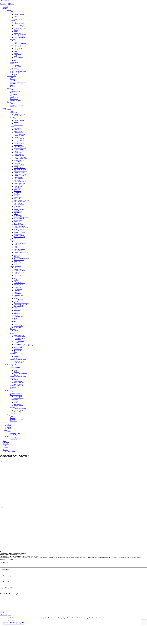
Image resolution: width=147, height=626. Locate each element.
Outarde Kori (17, 212)
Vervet (15, 264)
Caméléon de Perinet (19, 338)
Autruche (16, 137)
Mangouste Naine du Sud (20, 304)
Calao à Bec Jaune (19, 142)
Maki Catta (17, 257)
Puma (11, 85)
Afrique (9, 10)
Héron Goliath (17, 192)
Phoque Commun (18, 405)
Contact (12, 4)
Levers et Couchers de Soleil (18, 71)
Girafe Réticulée (18, 289)
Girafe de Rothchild (19, 286)
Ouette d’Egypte (18, 211)
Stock (4, 108)
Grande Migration (15, 62)
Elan (15, 281)
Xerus (15, 324)
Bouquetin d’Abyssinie (20, 270)
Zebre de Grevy (18, 327)
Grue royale (17, 180)
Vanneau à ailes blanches (20, 232)
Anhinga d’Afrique (19, 23)
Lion (15, 17)
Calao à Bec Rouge (19, 143)
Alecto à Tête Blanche (20, 134)
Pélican (16, 214)
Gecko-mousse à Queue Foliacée (22, 344)
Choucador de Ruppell (20, 28)
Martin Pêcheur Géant (19, 201)
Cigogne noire (17, 152)
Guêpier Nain (17, 188)
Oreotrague (17, 310)
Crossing (16, 330)
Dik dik (16, 280)
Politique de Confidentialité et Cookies (13, 624)
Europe (9, 102)
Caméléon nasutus (18, 339)
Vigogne (12, 86)
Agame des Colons (19, 335)
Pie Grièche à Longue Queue (21, 217)
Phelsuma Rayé (18, 347)
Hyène (15, 296)
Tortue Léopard (18, 349)
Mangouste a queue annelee (21, 303)
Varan (15, 68)
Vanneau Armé (18, 234)
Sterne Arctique (18, 411)
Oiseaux (12, 20)
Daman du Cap (18, 278)
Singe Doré (17, 261)
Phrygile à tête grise (19, 382)
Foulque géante (18, 381)
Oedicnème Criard (18, 207)
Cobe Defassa (17, 50)
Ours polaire (13, 413)
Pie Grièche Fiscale (19, 218)
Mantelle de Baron (19, 115)
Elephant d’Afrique (19, 14)
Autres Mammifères (15, 266)
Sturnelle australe (18, 384)
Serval (15, 318)
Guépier (16, 31)
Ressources (6, 442)
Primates (12, 39)
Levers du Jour (18, 362)
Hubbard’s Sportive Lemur (21, 252)
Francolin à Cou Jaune (20, 169)
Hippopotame (17, 54)
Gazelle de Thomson (19, 283)
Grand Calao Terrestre (20, 175)
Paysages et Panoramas (16, 69)
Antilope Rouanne (18, 269)
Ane (15, 267)
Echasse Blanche (18, 161)
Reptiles (12, 63)
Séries (5, 422)
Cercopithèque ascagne (20, 243)
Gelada (15, 42)
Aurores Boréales (15, 91)
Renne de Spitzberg (15, 100)
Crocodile (16, 65)
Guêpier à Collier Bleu (20, 181)
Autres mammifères (15, 45)
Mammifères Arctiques (16, 395)
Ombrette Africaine (19, 209)
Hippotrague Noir (18, 295)
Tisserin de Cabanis (19, 229)
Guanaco (12, 80)
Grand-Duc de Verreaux (20, 174)
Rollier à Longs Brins (19, 37)
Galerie (5, 8)
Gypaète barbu (18, 189)
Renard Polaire (14, 99)
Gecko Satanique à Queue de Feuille (23, 346)
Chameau (16, 273)
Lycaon (16, 301)
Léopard (16, 16)
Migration (12, 329)
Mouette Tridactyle (19, 410)
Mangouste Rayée (18, 306)
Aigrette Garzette (18, 132)
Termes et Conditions (9, 620)
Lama (15, 370)
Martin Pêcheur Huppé (20, 34)
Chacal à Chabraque (19, 272)
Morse (12, 92)
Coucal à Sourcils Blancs (20, 157)
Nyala (15, 307)
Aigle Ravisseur (18, 131)
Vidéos (5, 430)
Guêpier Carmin (18, 186)
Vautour (16, 238)
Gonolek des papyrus (19, 172)
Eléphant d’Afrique (15, 433)
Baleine (16, 401)
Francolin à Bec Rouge (20, 168)
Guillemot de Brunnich (20, 408)
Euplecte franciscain (19, 165)
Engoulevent (17, 163)
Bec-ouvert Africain (19, 25)
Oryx (15, 312)
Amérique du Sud (11, 76)
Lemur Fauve (17, 255)
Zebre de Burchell (18, 326)
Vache (15, 323)
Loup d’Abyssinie (18, 57)
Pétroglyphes (13, 387)
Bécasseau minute (18, 27)
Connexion (3, 4)
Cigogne (16, 151)
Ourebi (15, 309)
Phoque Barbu (14, 97)
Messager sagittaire (19, 206)
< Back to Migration (5, 615)
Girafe (15, 51)
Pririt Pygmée (17, 223)
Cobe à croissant (18, 46)
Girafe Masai (17, 287)
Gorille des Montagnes (20, 43)
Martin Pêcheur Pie (19, 36)
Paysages (16, 358)
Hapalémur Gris (18, 250)
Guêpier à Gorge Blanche (20, 184)
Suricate (16, 59)
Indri (15, 254)
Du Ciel (16, 355)
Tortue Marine (17, 66)
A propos (5, 445)
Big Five (12, 13)
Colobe (16, 246)
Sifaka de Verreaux (19, 260)
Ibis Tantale (17, 195)
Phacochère (17, 313)
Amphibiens (13, 112)
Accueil (5, 7)
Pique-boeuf (17, 221)
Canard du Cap (18, 145)
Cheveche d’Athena (19, 146)
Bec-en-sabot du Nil (19, 138)
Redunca (16, 315)
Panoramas (16, 356)
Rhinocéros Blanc (18, 316)
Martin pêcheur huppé (19, 203)
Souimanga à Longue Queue (21, 227)
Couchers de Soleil (19, 361)
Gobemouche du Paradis (20, 171)
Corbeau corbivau (18, 154)
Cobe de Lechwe (18, 48)
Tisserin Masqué (18, 231)
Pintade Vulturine (18, 220)
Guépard (16, 53)
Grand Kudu (17, 290)
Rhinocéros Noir (18, 19)
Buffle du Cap (17, 119)
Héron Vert (17, 194)
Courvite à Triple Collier (20, 158)
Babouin (16, 40)
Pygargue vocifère (18, 224)
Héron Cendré (17, 191)
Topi (15, 60)
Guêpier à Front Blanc (20, 183)
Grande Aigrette (18, 177)
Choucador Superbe (19, 149)
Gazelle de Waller (18, 284)
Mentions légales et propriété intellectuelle (14, 622)
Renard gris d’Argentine (20, 373)
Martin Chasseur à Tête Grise (21, 200)
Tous (8, 424)
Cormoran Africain (19, 155)
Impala (15, 56)
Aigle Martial (17, 129)
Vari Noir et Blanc (18, 263)
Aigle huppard (17, 128)
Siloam (15, 74)
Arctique (9, 88)
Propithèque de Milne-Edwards (22, 258)
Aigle (15, 22)
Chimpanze (17, 244)
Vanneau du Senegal (19, 237)
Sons (4, 441)
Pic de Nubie (17, 215)
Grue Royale (17, 33)
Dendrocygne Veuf (19, 160)
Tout (11, 11)
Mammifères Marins (15, 399)
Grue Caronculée (18, 178)
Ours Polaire (13, 94)
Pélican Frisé (13, 106)
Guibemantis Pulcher (19, 114)
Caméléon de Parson (19, 336)
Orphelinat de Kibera (16, 73)
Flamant (16, 30)
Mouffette (16, 372)
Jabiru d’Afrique (18, 198)
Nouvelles (6, 444)
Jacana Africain (18, 197)
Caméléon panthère (19, 341)
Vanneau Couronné (19, 235)
